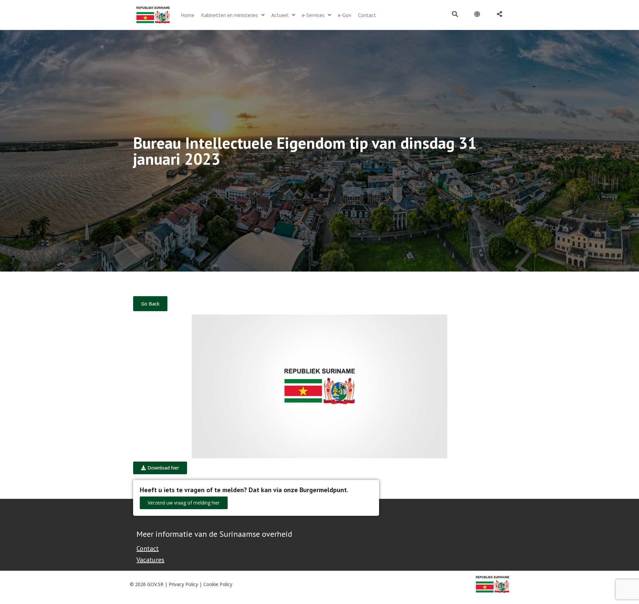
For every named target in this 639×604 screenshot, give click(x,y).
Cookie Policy (217, 584)
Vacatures (150, 559)
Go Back (150, 304)
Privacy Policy (183, 584)
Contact (147, 548)
